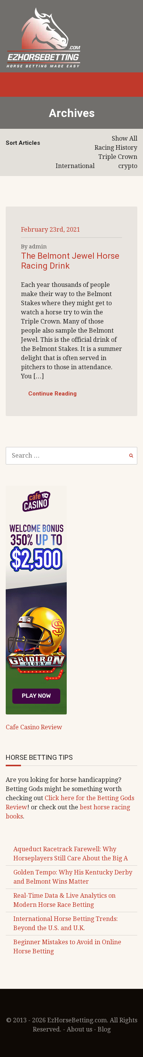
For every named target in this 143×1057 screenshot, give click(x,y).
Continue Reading (52, 394)
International (75, 166)
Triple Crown (117, 156)
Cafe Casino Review (34, 727)
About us (79, 1029)
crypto (127, 166)
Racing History (116, 147)
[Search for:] (71, 455)
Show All (124, 138)
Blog (104, 1029)
